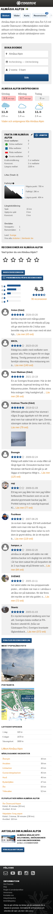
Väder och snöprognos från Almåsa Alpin (22, 121)
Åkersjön (6, 759)
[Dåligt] (5, 260)
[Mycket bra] (29, 260)
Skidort (5, 15)
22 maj (20, 843)
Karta (26, 15)
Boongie (15, 452)
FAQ (5, 887)
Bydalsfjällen (8, 782)
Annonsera (7, 893)
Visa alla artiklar (13, 850)
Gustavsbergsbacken (12, 773)
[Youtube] (13, 873)
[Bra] (21, 260)
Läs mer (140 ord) (24, 365)
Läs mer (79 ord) (19, 427)
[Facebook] (20, 873)
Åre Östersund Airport (12, 804)
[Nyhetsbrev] (5, 873)
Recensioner (41, 15)
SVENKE (15, 576)
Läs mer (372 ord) (36, 631)
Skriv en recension (13, 272)
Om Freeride (8, 884)
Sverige (13, 235)
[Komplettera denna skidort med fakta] (32, 134)
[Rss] (33, 873)
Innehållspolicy (9, 901)
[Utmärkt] (36, 260)
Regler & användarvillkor (13, 890)
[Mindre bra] (13, 260)
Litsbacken (7, 768)
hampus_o (16, 545)
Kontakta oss (8, 895)
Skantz (14, 607)
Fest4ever (16, 514)
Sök (26, 77)
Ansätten (6, 763)
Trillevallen (7, 791)
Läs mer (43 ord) (25, 334)
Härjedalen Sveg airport (12, 814)
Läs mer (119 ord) (24, 538)
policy (30, 911)
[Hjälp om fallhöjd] (13, 183)
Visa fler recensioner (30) (16, 640)
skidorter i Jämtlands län (22, 238)
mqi (13, 483)
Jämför (43, 135)
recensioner (39, 299)
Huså (5, 777)
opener (4, 3)
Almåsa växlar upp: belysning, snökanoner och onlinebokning (31, 838)
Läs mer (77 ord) (24, 507)
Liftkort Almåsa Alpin (12, 748)
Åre (4, 787)
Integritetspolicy (9, 898)
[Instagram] (26, 873)
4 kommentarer (31, 843)
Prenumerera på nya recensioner (24, 278)
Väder (17, 15)
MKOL (14, 341)
